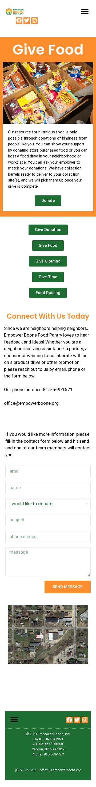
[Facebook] (19, 20)
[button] (85, 11)
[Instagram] (34, 20)
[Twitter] (26, 20)
